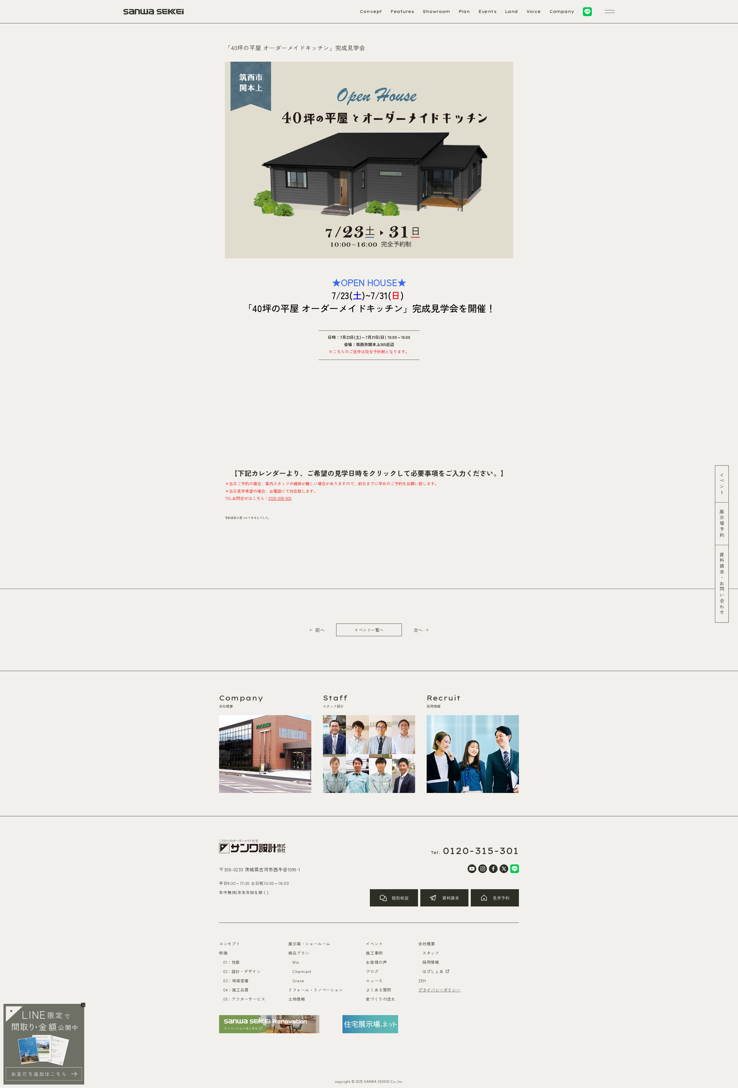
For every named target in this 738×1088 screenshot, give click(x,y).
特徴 (223, 953)
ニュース (374, 980)
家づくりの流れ (380, 999)
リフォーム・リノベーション (315, 990)
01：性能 (231, 962)
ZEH (422, 980)
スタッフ (430, 953)
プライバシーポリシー (439, 990)
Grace (298, 980)
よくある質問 (378, 990)
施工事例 (374, 953)
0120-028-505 (279, 498)
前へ (320, 629)
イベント (721, 484)
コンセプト (229, 944)
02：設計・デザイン (242, 971)
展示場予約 (721, 523)
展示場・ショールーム (309, 944)
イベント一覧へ (369, 630)
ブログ (372, 971)
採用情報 (430, 962)
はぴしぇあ (432, 971)
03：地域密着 (236, 980)
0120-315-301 (481, 850)
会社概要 (426, 944)
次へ (418, 629)
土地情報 (296, 999)
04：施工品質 (236, 990)
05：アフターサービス (244, 999)
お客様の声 (376, 962)
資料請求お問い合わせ (721, 583)
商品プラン (298, 953)
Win (295, 962)
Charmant (301, 971)
